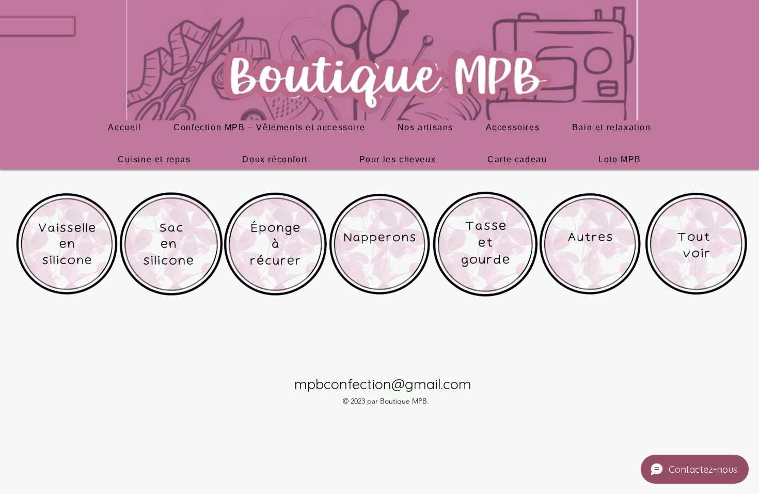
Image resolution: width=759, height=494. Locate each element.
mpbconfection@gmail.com (382, 384)
